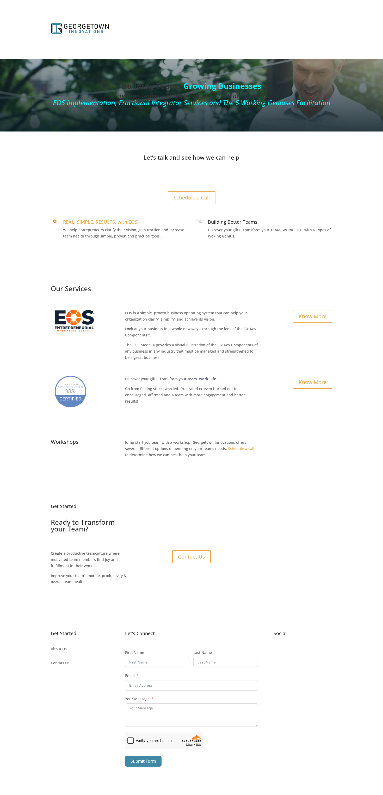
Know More (312, 316)
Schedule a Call (308, 29)
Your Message (137, 698)
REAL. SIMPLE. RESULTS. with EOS (100, 222)
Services (168, 29)
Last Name (202, 652)
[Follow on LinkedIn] (288, 650)
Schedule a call (241, 448)
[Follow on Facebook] (278, 650)
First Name (134, 652)
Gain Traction (236, 29)
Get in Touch (191, 176)
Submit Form (143, 761)
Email (130, 675)
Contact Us (191, 556)
